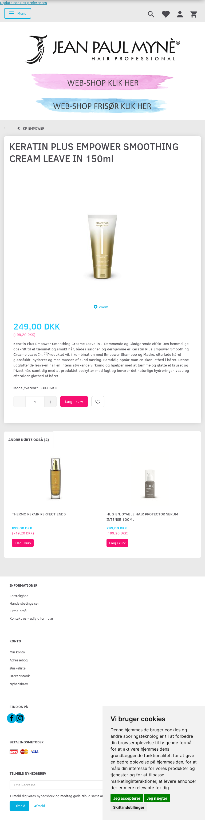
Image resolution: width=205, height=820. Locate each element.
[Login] (180, 13)
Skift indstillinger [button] (128, 807)
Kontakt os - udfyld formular (31, 618)
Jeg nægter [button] (157, 798)
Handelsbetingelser (24, 603)
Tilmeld (19, 805)
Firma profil (18, 610)
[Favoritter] (165, 13)
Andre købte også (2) (28, 439)
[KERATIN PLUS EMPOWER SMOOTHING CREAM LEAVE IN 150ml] (102, 232)
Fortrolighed (19, 595)
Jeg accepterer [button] (126, 798)
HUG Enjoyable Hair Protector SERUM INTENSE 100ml (142, 516)
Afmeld (39, 805)
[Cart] (193, 13)
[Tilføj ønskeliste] (98, 401)
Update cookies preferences (23, 2)
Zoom (103, 306)
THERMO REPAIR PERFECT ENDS (39, 513)
